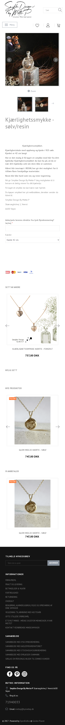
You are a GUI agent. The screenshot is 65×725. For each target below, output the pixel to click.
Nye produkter (13, 388)
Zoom (33, 91)
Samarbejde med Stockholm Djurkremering (25, 650)
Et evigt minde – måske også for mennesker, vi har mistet (28, 622)
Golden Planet (38, 721)
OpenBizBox (25, 721)
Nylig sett (11, 370)
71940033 (12, 702)
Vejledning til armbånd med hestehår (23, 612)
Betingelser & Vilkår (15, 588)
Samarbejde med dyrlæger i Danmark (22, 654)
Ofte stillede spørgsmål (17, 616)
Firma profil (10, 580)
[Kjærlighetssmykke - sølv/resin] (32, 60)
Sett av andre (12, 287)
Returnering (11, 597)
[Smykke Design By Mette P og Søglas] (22, 10)
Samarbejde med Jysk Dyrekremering (22, 642)
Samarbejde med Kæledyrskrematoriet (23, 646)
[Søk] (60, 10)
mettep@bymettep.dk (24, 709)
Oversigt (9, 601)
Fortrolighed (11, 593)
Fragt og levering (13, 584)
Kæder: (8, 234)
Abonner (53, 563)
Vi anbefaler (12, 471)
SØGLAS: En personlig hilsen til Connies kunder (27, 659)
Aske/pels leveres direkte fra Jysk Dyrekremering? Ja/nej (29, 221)
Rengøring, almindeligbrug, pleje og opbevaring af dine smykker (28, 606)
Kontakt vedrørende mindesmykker (22, 627)
